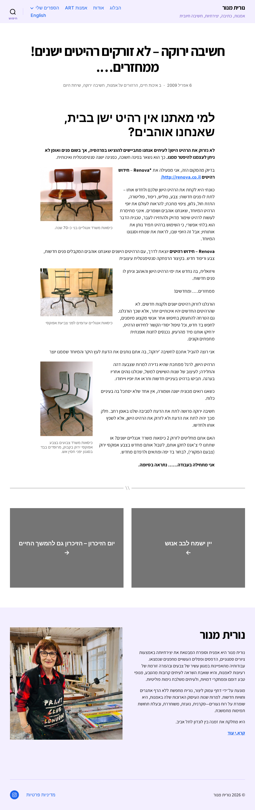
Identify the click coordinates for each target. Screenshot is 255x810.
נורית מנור (233, 7)
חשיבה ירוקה (94, 85)
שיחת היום (72, 85)
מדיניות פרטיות (40, 794)
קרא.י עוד (236, 733)
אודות (98, 7)
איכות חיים (149, 85)
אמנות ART (76, 7)
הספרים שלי (47, 7)
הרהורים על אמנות (122, 85)
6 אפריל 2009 (179, 85)
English (38, 15)
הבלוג (115, 7)
